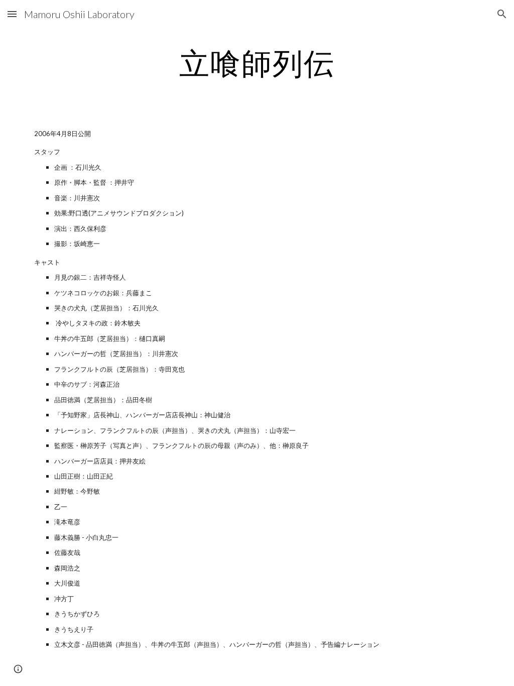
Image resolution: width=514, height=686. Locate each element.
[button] (12, 14)
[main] (256, 62)
